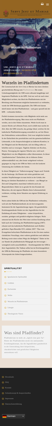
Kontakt (8, 388)
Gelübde (11, 283)
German (10, 416)
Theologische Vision (15, 314)
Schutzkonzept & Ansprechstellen (18, 393)
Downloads (9, 377)
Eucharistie (12, 289)
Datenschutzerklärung (13, 404)
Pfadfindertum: (28, 90)
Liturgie (11, 307)
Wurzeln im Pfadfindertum (18, 301)
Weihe (10, 295)
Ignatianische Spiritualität (17, 277)
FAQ (7, 382)
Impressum (9, 398)
